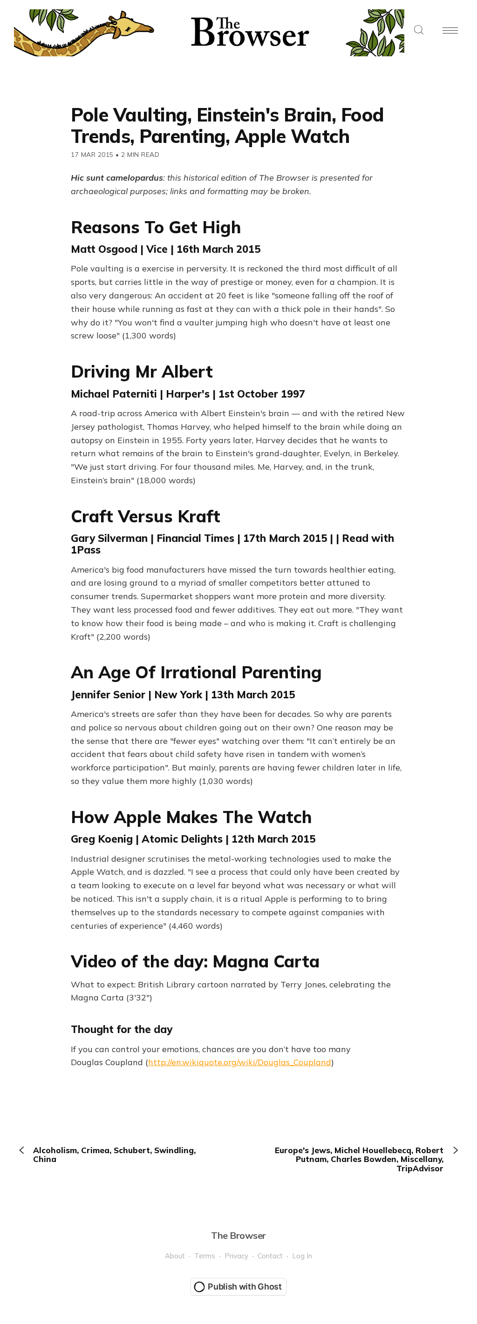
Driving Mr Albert (142, 371)
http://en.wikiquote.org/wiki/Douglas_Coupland (239, 1062)
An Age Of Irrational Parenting (196, 672)
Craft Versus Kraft (145, 516)
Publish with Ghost (245, 1286)
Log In (302, 1255)
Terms (204, 1255)
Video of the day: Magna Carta (195, 961)
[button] (418, 30)
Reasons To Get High (156, 226)
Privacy (236, 1255)
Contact (270, 1255)
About (175, 1255)
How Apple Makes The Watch (191, 816)
